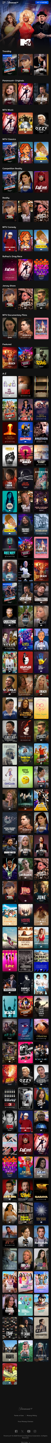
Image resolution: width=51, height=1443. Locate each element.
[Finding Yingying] (9, 731)
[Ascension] (41, 478)
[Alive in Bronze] (9, 432)
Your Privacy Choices (25, 1421)
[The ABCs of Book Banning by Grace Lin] (41, 387)
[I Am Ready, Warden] (25, 823)
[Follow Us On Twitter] (22, 1431)
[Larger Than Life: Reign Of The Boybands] (25, 915)
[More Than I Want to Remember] (25, 1029)
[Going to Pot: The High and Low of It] (25, 777)
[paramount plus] (12, 2)
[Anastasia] (41, 432)
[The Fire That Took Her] (25, 731)
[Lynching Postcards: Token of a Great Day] (25, 960)
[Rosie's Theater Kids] (9, 1144)
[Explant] (9, 708)
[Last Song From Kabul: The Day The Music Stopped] (25, 937)
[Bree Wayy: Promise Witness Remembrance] (9, 547)
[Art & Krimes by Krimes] (41, 455)
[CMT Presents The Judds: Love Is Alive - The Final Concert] (25, 892)
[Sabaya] (41, 1190)
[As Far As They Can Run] (9, 478)
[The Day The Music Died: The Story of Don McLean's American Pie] (25, 662)
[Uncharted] (41, 1328)
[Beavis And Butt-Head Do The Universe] (41, 501)
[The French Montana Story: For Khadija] (9, 754)
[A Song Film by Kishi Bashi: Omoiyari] (9, 1236)
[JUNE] (41, 892)
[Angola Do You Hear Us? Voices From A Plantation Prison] (9, 455)
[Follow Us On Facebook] (16, 1431)
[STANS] (25, 1190)
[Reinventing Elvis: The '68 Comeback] (9, 1121)
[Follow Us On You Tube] (28, 1431)
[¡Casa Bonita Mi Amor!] (41, 547)
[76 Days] (25, 387)
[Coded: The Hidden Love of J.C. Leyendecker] (9, 639)
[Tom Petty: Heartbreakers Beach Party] (41, 1305)
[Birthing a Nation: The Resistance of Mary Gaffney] (41, 524)
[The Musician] (41, 1029)
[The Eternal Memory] (25, 685)
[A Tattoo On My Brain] (9, 1259)
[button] (4, 3)
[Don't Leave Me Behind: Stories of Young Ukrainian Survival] (41, 662)
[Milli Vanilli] (9, 1029)
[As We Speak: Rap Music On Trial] (25, 478)
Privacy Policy (32, 1415)
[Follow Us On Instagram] (35, 1431)
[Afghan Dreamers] (41, 410)
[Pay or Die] (9, 1098)
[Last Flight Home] (9, 937)
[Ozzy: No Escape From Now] (25, 1075)
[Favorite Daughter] (41, 708)
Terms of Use (19, 1415)
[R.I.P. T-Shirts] (25, 1098)
